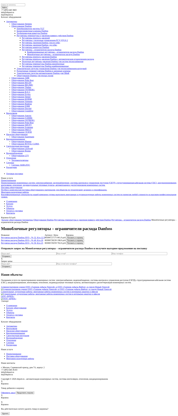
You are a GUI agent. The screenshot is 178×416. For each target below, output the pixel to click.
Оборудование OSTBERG (23, 90)
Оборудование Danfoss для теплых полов (35, 75)
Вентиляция (11, 113)
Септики (10, 163)
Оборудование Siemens (21, 24)
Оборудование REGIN (21, 83)
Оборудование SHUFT (21, 125)
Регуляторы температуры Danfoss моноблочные (43, 64)
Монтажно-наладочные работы (20, 358)
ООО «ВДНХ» (7, 296)
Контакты (10, 213)
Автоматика (11, 21)
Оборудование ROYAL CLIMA (25, 144)
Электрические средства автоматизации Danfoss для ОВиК (43, 73)
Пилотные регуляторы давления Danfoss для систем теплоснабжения (52, 61)
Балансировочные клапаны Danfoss (32, 31)
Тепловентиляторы (19, 160)
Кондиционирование (15, 139)
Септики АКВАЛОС (20, 165)
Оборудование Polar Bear (22, 80)
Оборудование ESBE (20, 106)
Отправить (6, 256)
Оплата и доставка (14, 211)
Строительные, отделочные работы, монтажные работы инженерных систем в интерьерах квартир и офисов (49, 292)
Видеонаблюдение (14, 153)
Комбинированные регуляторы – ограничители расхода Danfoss (55, 52)
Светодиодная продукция (17, 146)
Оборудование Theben (21, 87)
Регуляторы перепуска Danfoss (35, 47)
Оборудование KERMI (21, 99)
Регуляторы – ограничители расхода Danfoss (41, 50)
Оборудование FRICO (21, 130)
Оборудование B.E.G (20, 92)
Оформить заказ (8, 393)
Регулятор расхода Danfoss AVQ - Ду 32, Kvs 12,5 (23, 237)
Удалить (5, 414)
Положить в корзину (75, 238)
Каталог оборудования (12, 220)
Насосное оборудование (17, 134)
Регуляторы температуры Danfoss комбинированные (45, 66)
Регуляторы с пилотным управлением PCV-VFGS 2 (45, 40)
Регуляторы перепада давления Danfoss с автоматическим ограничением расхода (58, 59)
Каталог (9, 204)
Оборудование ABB (20, 78)
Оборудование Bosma (21, 151)
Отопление (11, 158)
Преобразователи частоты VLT (30, 28)
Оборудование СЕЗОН (21, 132)
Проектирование (13, 354)
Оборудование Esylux (21, 94)
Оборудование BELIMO (22, 85)
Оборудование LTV (20, 155)
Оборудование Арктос (21, 115)
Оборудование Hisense (21, 141)
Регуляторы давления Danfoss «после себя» (41, 43)
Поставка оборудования (16, 356)
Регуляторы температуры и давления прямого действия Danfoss (45, 36)
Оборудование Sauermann (22, 137)
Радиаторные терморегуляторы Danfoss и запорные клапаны (43, 71)
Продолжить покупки (25, 393)
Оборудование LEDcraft (22, 148)
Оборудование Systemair (22, 127)
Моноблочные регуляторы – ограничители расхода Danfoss (53, 54)
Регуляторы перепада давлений (36, 38)
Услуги (9, 206)
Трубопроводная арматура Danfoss (32, 33)
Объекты (10, 208)
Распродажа (11, 167)
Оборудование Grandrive (22, 111)
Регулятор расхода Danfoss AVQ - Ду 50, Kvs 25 (22, 243)
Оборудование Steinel (20, 97)
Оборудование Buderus (21, 104)
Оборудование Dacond (21, 108)
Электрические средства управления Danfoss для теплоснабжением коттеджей (52, 68)
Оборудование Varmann (21, 101)
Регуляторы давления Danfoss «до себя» (39, 45)
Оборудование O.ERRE (21, 118)
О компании (11, 201)
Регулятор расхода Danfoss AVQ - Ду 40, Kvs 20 (22, 240)
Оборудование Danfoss (21, 26)
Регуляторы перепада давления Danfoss (39, 57)
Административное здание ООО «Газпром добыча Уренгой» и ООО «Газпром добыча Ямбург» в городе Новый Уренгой (55, 287)
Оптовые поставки (14, 174)
